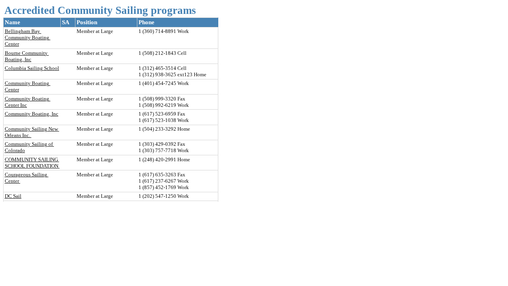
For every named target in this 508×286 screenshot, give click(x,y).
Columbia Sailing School (32, 68)
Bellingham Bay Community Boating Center (27, 37)
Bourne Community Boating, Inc (27, 56)
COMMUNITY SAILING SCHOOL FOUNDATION (32, 163)
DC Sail (13, 196)
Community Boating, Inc (31, 114)
